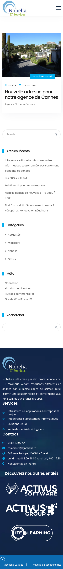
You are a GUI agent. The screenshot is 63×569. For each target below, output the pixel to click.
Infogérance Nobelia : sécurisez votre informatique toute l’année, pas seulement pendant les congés (32, 165)
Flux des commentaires (19, 294)
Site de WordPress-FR (18, 299)
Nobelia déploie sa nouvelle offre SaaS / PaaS (30, 195)
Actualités (38, 76)
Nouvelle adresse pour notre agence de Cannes (31, 95)
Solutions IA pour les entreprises (25, 185)
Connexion (11, 283)
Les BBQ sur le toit (16, 178)
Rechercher (15, 315)
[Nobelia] (14, 2)
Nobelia (49, 76)
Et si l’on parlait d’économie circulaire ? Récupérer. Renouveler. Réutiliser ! (29, 207)
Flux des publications (18, 288)
